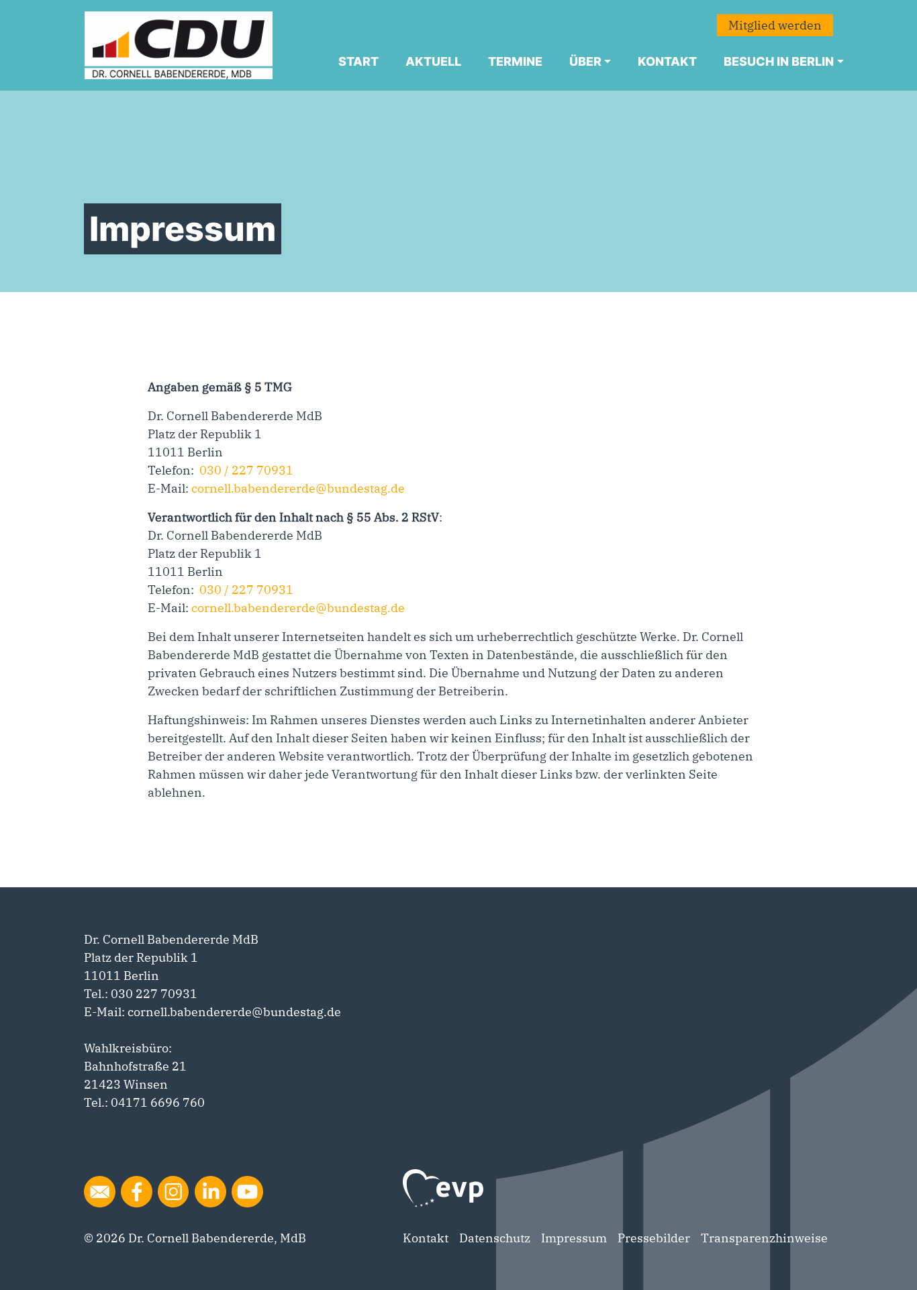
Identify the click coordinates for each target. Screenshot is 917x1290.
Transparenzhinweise (764, 1238)
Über (585, 61)
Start (358, 61)
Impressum (574, 1238)
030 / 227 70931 (246, 470)
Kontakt (667, 61)
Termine (515, 61)
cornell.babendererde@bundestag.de (297, 488)
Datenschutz (494, 1238)
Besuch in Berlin (779, 61)
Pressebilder (654, 1238)
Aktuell (433, 61)
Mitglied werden (775, 25)
